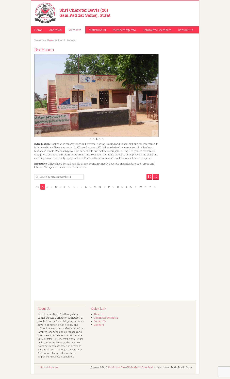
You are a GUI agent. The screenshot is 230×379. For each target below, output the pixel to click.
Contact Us (185, 30)
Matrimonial (97, 30)
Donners (99, 324)
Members (73, 30)
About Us (55, 30)
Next (155, 133)
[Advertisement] (156, 13)
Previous (38, 133)
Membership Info (124, 30)
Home (38, 30)
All (37, 186)
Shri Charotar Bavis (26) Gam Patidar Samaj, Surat (84, 12)
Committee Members (157, 30)
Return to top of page (50, 367)
